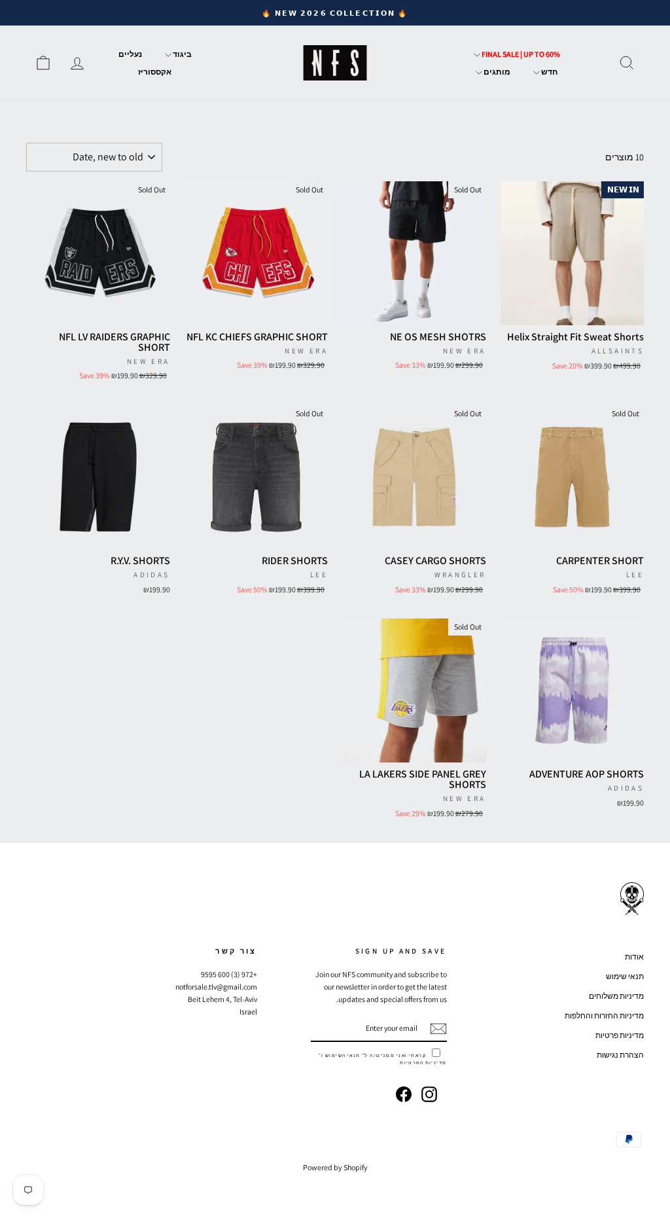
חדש (548, 72)
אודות (634, 956)
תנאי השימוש (343, 1055)
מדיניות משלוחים (616, 996)
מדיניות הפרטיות (423, 1063)
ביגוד (181, 54)
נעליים (130, 54)
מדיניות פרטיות (619, 1035)
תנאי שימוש (625, 976)
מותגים (496, 72)
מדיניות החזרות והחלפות (604, 1015)
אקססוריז (154, 72)
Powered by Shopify (335, 1167)
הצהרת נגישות (620, 1055)
